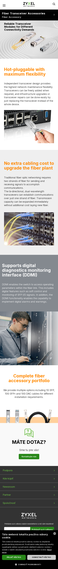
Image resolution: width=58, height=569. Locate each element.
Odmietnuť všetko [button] (41, 557)
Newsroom (9, 486)
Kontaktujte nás (29, 456)
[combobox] (54, 533)
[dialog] (29, 549)
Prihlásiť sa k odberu (42, 529)
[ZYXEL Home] (29, 4)
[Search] (54, 4)
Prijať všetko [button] (14, 557)
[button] (29, 564)
